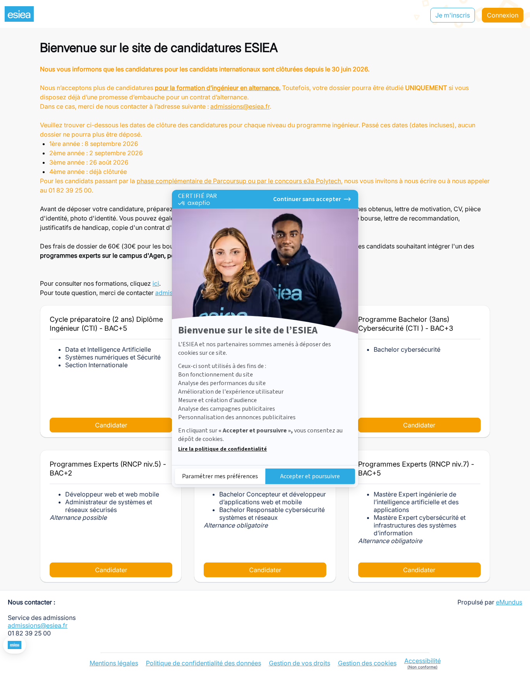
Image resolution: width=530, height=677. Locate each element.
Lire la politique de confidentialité (222, 449)
